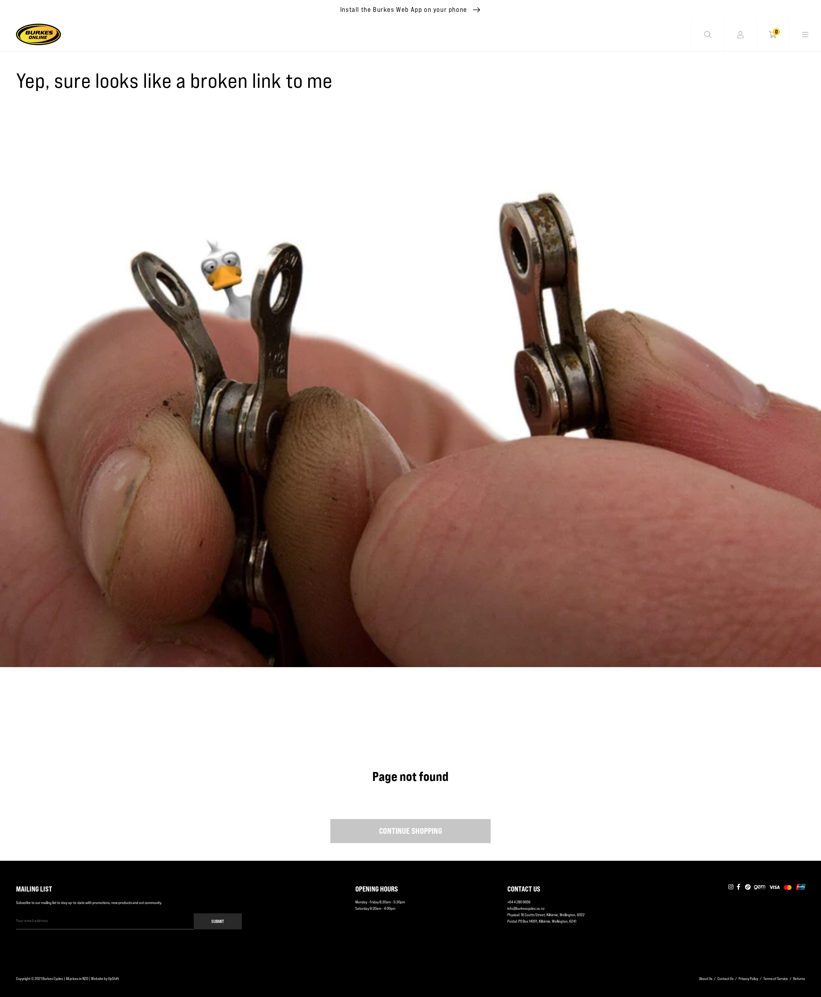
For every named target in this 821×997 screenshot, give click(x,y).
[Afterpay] (748, 887)
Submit (217, 921)
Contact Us (725, 978)
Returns (799, 978)
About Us (705, 978)
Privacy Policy (748, 978)
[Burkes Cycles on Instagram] (730, 887)
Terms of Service (775, 978)
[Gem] (759, 887)
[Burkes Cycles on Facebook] (739, 887)
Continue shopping (410, 831)
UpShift (113, 978)
